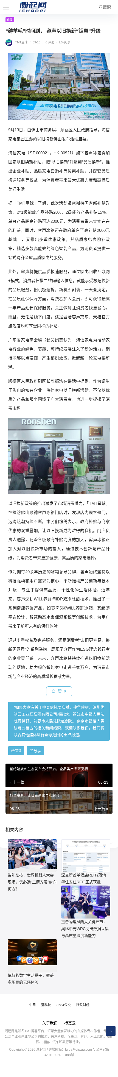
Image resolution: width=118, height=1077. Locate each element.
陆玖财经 (82, 1005)
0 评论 (50, 42)
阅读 (18, 751)
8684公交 (64, 1005)
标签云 (70, 1023)
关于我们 (50, 1023)
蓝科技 (46, 1005)
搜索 (107, 7)
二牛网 (31, 1005)
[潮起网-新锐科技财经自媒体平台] (29, 7)
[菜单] (6, 6)
